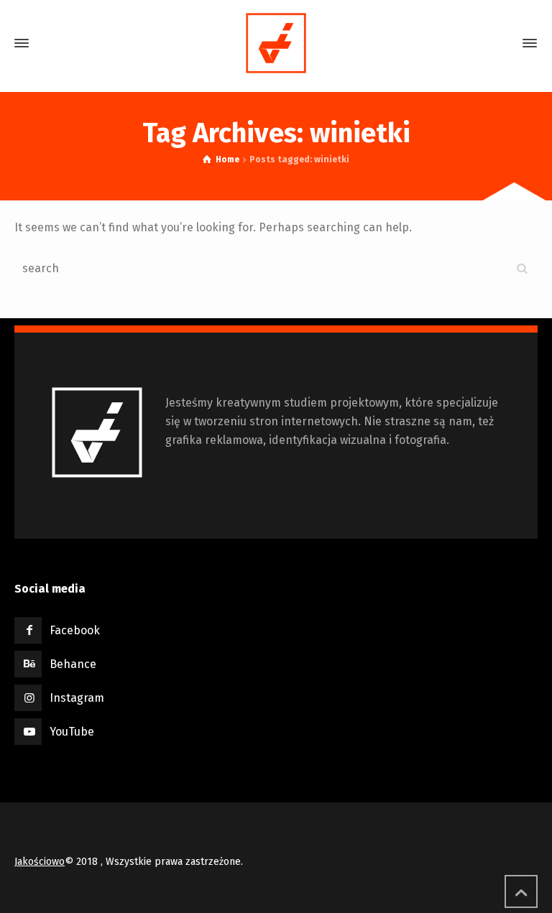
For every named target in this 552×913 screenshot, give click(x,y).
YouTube (72, 731)
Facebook (75, 630)
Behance (73, 664)
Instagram (77, 698)
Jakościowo (39, 862)
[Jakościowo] (276, 43)
